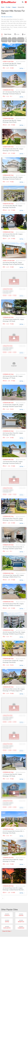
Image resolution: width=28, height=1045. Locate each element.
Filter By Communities (7, 16)
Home (2, 7)
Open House (7, 34)
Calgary (14, 7)
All (2, 34)
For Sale (8, 7)
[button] (25, 45)
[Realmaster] (8, 2)
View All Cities (6, 931)
